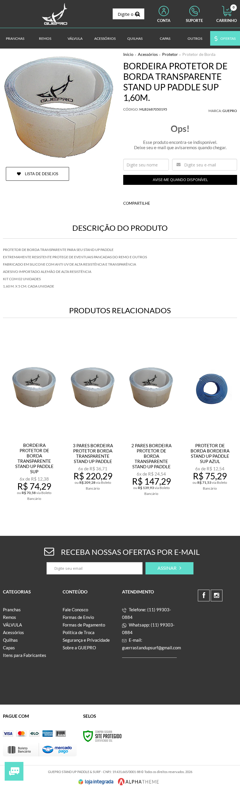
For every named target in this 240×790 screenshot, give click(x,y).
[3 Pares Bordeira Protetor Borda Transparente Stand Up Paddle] (92, 420)
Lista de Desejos (41, 173)
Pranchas (12, 609)
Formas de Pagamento (84, 624)
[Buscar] (137, 14)
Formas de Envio (78, 617)
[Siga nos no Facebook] (204, 595)
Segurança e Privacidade (86, 640)
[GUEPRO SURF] (54, 14)
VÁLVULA (12, 624)
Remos (9, 617)
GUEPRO (229, 111)
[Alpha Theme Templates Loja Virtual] (138, 781)
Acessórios (148, 54)
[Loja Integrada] (96, 781)
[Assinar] (169, 568)
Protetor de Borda (198, 54)
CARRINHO (226, 14)
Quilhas (10, 640)
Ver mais (47, 498)
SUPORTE (194, 20)
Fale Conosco (75, 609)
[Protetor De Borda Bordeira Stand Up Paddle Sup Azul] (209, 420)
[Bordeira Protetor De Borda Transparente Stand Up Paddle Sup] (34, 420)
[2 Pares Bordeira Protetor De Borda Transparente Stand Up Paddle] (151, 420)
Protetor (170, 54)
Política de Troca (79, 632)
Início (128, 54)
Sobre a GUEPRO (79, 647)
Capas (9, 647)
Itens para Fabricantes (24, 655)
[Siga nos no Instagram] (216, 595)
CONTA (163, 20)
